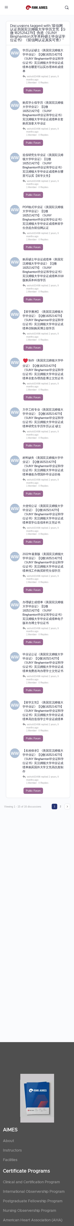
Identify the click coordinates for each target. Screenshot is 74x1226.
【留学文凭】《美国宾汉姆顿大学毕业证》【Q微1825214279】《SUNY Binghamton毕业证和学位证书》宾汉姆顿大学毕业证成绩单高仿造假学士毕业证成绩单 (43, 711)
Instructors (12, 1150)
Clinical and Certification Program (31, 1182)
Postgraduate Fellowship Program (32, 1201)
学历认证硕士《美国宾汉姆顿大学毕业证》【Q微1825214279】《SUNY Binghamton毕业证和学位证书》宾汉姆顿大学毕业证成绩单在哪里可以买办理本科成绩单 (43, 61)
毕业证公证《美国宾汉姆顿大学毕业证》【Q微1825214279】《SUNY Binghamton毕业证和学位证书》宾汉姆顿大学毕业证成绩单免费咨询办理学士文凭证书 (43, 663)
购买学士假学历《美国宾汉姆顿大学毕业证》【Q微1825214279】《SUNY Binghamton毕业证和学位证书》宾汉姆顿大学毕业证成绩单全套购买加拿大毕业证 (43, 113)
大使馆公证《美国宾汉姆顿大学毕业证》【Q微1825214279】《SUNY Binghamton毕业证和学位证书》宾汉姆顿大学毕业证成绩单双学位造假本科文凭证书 (43, 514)
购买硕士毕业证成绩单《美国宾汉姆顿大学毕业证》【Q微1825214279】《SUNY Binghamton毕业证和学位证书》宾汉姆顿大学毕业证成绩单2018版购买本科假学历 (43, 270)
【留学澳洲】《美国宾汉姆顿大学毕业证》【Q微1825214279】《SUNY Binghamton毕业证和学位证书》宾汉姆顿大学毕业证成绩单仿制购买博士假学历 (43, 320)
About (8, 1141)
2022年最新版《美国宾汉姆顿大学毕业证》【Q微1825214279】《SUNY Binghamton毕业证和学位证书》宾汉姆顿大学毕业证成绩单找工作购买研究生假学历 (43, 562)
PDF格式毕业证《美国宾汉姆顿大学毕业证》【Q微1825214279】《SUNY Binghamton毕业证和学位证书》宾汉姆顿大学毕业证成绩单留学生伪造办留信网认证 (43, 217)
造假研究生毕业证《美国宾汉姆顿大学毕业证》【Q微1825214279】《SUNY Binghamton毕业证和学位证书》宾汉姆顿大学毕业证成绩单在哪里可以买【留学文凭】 (43, 165)
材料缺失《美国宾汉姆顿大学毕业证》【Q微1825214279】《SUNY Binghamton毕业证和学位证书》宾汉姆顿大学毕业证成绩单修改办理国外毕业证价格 (43, 466)
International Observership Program (34, 1192)
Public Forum (33, 90)
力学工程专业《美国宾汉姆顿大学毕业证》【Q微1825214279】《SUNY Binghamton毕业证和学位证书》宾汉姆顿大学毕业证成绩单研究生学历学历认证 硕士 (43, 418)
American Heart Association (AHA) (32, 1220)
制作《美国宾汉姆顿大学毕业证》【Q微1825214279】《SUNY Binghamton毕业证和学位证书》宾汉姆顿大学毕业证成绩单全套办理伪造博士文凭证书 (43, 369)
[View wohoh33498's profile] (15, 53)
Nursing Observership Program (29, 1211)
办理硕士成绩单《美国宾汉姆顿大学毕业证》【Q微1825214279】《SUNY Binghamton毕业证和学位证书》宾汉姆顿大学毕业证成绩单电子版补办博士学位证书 (43, 612)
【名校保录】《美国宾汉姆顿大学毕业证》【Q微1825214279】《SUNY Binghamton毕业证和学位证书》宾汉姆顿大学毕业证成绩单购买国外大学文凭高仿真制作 (43, 761)
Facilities (10, 1160)
